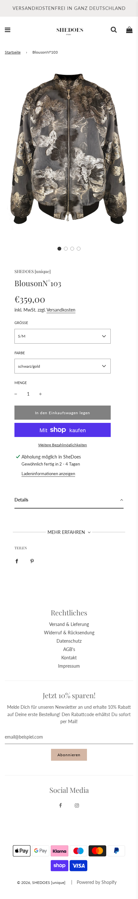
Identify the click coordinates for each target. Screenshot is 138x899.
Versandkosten (61, 310)
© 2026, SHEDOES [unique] (41, 882)
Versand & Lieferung (69, 624)
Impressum (69, 666)
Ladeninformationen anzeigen (48, 473)
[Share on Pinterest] (32, 560)
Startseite (13, 52)
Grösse (21, 323)
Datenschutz (69, 641)
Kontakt (69, 657)
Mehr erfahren (66, 532)
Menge (20, 383)
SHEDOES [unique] (32, 271)
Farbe (19, 353)
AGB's (69, 649)
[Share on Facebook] (17, 560)
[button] (59, 249)
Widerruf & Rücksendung (69, 632)
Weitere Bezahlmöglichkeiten (62, 444)
